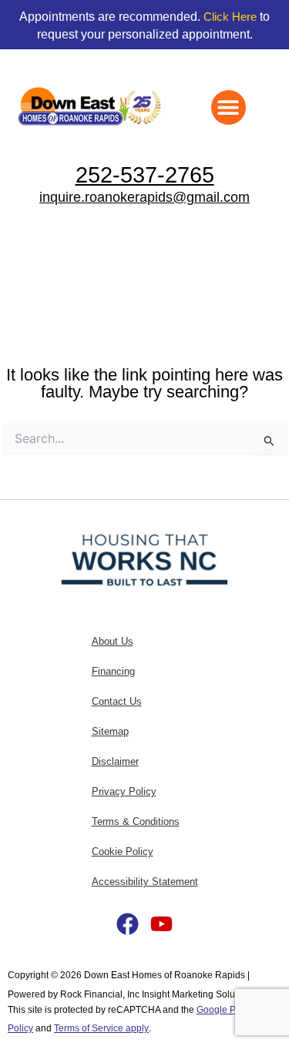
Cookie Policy (122, 851)
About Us (112, 641)
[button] (228, 107)
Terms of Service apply (101, 1028)
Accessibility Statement (145, 881)
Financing (113, 671)
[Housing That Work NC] (144, 559)
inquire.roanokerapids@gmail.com (144, 197)
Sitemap (110, 731)
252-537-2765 (145, 175)
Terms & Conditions (136, 821)
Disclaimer (115, 761)
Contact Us (117, 701)
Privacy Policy (124, 791)
